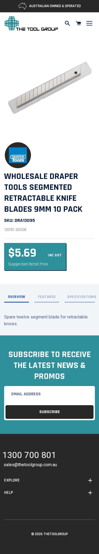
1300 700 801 (29, 456)
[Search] (67, 23)
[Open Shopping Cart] (78, 23)
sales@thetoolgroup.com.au (30, 464)
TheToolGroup (55, 534)
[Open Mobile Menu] (89, 23)
